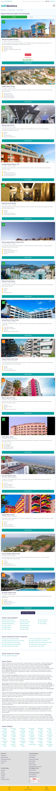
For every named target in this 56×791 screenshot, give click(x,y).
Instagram (3, 774)
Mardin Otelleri (50, 742)
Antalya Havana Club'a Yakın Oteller (38, 640)
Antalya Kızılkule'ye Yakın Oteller (11, 646)
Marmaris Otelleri (32, 729)
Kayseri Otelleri (41, 739)
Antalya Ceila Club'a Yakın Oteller (38, 644)
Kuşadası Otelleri (23, 732)
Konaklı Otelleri (25, 623)
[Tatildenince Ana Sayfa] (9, 5)
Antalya (5, 41)
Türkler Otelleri (42, 623)
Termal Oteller (32, 755)
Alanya (9, 41)
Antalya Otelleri (11, 10)
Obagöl (14, 127)
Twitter (2, 772)
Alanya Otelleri (20, 10)
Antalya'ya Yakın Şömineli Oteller (11, 638)
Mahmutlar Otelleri (25, 625)
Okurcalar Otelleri (43, 620)
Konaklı (14, 88)
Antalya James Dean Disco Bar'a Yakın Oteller (41, 642)
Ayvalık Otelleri (41, 732)
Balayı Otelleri (32, 761)
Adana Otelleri (41, 735)
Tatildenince (3, 10)
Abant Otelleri (14, 739)
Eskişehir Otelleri (5, 742)
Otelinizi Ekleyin (32, 770)
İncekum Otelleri (7, 629)
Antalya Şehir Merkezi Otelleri (10, 655)
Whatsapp (46, 789)
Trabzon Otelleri (14, 735)
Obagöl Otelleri (25, 627)
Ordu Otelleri (23, 745)
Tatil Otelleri (32, 757)
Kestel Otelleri (24, 620)
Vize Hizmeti (4, 761)
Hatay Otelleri (14, 742)
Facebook (3, 770)
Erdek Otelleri (5, 745)
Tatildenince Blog (5, 779)
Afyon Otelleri (14, 745)
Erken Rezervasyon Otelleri (35, 766)
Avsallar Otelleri (7, 625)
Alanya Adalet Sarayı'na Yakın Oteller (12, 644)
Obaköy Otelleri (25, 629)
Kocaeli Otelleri (32, 742)
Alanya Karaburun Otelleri (9, 621)
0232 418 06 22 (32, 774)
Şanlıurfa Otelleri (50, 735)
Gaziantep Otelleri (23, 742)
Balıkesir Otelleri (5, 735)
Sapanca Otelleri (5, 732)
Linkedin (3, 777)
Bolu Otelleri (5, 739)
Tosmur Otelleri (43, 621)
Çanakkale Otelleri (32, 739)
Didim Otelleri (14, 732)
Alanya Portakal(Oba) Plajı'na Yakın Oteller (40, 638)
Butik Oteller (32, 763)
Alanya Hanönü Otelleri (8, 620)
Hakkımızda (3, 755)
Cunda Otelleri (50, 732)
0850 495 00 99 (32, 776)
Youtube (3, 775)
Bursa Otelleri (32, 732)
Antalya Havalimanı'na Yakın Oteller (11, 642)
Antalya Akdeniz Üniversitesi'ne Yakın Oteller (13, 640)
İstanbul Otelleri (23, 729)
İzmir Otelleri (50, 729)
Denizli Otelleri (50, 739)
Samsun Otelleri (23, 735)
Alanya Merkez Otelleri (8, 623)
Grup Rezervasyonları (6, 759)
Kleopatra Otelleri (25, 621)
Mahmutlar (14, 360)
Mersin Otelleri (23, 739)
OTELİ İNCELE (28, 63)
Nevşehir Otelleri (32, 735)
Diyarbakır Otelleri (50, 745)
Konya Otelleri (41, 742)
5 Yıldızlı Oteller (32, 765)
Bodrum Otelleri (41, 729)
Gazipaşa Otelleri (7, 627)
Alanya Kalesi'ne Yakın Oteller (37, 646)
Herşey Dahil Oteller (33, 759)
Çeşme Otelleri (41, 745)
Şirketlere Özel (4, 757)
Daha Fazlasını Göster (28, 613)
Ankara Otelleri (14, 729)
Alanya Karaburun (16, 41)
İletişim (2, 763)
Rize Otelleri (33, 744)
